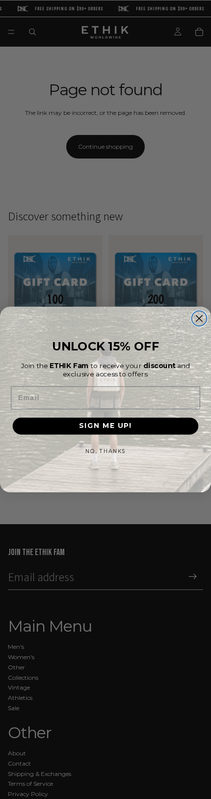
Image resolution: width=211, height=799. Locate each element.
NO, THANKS (105, 451)
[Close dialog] (199, 318)
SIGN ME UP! (105, 426)
